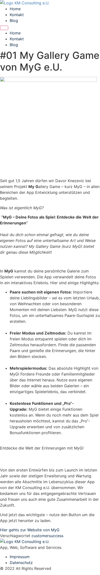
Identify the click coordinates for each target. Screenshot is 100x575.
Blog (14, 20)
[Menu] (4, 28)
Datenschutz (21, 562)
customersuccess (47, 535)
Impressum (20, 556)
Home (15, 8)
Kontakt (17, 14)
